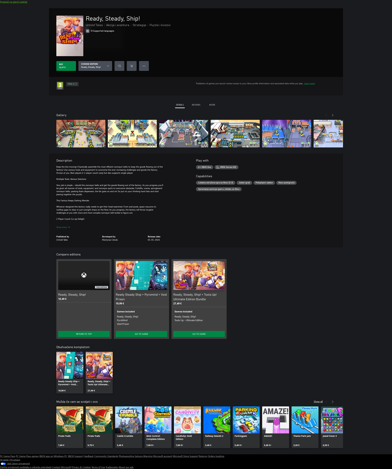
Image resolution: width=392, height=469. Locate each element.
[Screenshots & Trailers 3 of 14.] (183, 133)
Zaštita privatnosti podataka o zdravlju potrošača (25, 467)
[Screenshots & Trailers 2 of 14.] (132, 133)
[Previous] (326, 115)
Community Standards (106, 456)
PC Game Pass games (27, 456)
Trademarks (112, 467)
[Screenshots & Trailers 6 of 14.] (338, 133)
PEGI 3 (71, 84)
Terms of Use (98, 467)
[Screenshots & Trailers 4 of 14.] (235, 133)
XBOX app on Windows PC (53, 456)
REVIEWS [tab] (196, 104)
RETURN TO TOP (84, 333)
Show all (318, 401)
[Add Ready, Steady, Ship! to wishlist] (119, 66)
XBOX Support (75, 456)
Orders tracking (216, 456)
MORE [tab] (212, 104)
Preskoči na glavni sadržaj (13, 1)
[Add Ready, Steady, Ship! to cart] (132, 66)
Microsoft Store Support (185, 456)
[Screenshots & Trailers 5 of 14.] (286, 133)
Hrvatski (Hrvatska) (10, 459)
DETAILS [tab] (180, 104)
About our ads (126, 467)
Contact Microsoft (61, 467)
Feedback (89, 456)
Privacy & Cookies (81, 467)
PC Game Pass (7, 456)
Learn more (309, 83)
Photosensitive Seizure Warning (135, 456)
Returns (203, 456)
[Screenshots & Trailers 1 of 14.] (80, 133)
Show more (61, 227)
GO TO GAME (141, 333)
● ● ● (144, 66)
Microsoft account (162, 456)
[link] (69, 373)
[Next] (333, 115)
